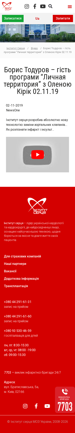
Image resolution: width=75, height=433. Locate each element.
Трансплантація (16, 286)
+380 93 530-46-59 (17, 331)
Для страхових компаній (22, 256)
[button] (69, 6)
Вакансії (10, 271)
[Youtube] (42, 6)
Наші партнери (15, 264)
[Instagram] (26, 6)
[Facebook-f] (34, 6)
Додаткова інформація (21, 279)
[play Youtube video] (37, 154)
